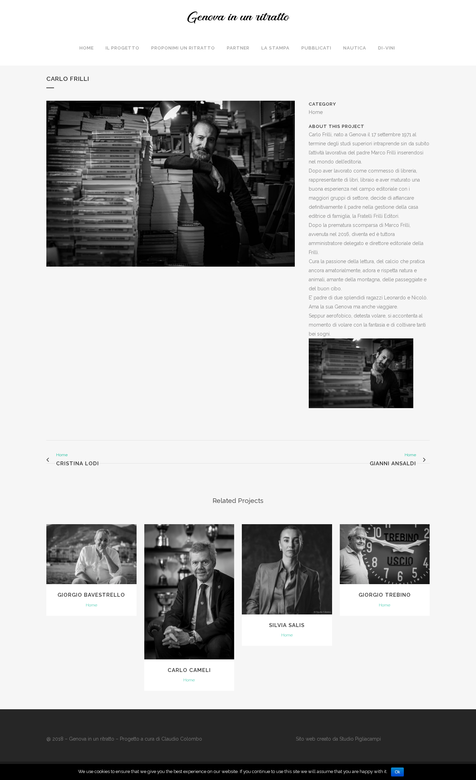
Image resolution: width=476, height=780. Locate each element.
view (91, 553)
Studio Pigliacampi (359, 739)
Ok (397, 772)
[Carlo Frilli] (170, 271)
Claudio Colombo (181, 739)
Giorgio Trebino (385, 595)
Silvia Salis (287, 625)
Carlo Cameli (189, 670)
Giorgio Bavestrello (91, 595)
